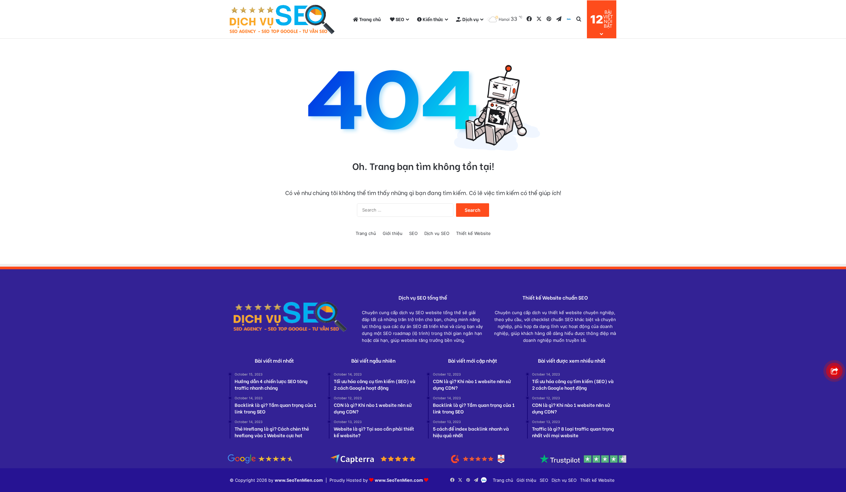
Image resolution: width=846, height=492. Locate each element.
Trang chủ (369, 19)
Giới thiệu (393, 233)
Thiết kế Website (473, 233)
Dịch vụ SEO (436, 233)
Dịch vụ (470, 19)
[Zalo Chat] (569, 19)
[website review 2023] (423, 464)
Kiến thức (432, 19)
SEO (399, 19)
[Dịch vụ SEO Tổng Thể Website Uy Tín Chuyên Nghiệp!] (282, 19)
